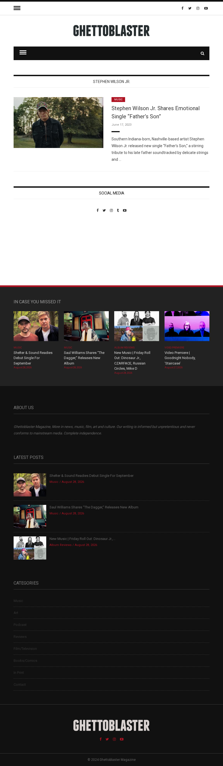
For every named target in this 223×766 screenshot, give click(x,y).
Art (16, 613)
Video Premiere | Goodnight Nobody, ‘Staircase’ (180, 358)
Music (118, 99)
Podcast (20, 625)
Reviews (20, 637)
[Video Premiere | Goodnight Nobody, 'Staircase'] (187, 328)
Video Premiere (174, 347)
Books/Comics (25, 661)
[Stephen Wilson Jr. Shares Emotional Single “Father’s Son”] (58, 122)
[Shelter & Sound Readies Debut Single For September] (36, 328)
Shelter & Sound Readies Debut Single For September (33, 358)
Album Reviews (124, 347)
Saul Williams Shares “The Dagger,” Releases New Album (84, 358)
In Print (19, 673)
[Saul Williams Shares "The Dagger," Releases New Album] (86, 328)
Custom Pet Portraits (29, 250)
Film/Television (25, 649)
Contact (20, 684)
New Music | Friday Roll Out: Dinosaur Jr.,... (82, 539)
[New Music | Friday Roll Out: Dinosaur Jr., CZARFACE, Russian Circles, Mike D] (136, 328)
